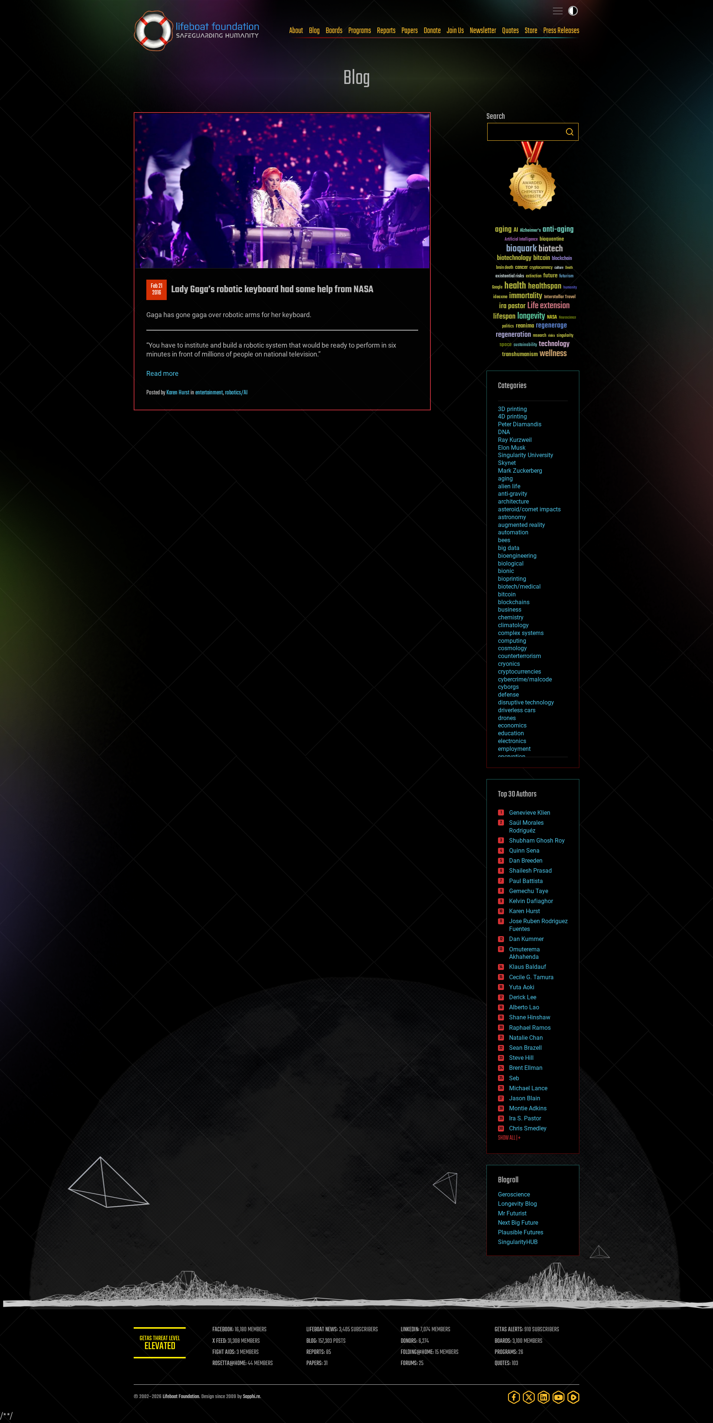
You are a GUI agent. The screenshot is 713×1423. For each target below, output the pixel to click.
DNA (504, 432)
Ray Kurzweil (515, 439)
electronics (512, 741)
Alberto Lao (524, 1007)
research (539, 335)
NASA (552, 317)
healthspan (544, 286)
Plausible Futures (520, 1232)
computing (512, 640)
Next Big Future (518, 1222)
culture (558, 268)
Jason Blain (524, 1098)
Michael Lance (528, 1088)
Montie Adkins (528, 1108)
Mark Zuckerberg (520, 470)
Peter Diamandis (519, 424)
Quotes (510, 30)
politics (508, 326)
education (511, 733)
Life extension (548, 306)
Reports (386, 30)
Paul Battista (526, 881)
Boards (334, 30)
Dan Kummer (526, 938)
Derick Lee (522, 997)
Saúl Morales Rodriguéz (526, 826)
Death (569, 268)
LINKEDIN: (410, 1330)
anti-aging (558, 229)
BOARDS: (503, 1341)
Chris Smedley (528, 1128)
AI (516, 230)
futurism (566, 276)
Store (531, 30)
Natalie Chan (526, 1037)
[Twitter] (529, 1397)
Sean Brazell (525, 1047)
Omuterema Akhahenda (524, 953)
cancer (521, 268)
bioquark (521, 249)
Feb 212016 (156, 289)
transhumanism (520, 354)
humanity (570, 288)
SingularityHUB (518, 1241)
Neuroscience (567, 318)
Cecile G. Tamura (531, 977)
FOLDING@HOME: (417, 1352)
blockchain (562, 259)
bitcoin (541, 258)
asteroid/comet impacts (529, 509)
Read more (162, 373)
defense (508, 694)
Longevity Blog (517, 1203)
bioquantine (552, 239)
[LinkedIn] (544, 1397)
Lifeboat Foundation (181, 1397)
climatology (513, 625)
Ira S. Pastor (525, 1118)
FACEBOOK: (223, 1330)
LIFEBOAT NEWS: (322, 1330)
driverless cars (516, 710)
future (550, 275)
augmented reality (521, 524)
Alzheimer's (530, 231)
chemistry (511, 617)
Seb (514, 1078)
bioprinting (512, 578)
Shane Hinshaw (529, 1017)
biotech (550, 249)
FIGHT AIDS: (223, 1352)
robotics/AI (236, 393)
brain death (504, 268)
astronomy (512, 517)
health (515, 286)
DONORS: (409, 1341)
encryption (511, 756)
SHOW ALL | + (509, 1138)
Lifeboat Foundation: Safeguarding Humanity (197, 30)
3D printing (512, 409)
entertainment (209, 393)
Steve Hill (521, 1057)
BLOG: (311, 1341)
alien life (509, 486)
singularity (565, 335)
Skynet (507, 462)
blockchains (514, 602)
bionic (506, 570)
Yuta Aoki (521, 987)
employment (514, 748)
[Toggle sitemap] (558, 11)
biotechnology (514, 258)
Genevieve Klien (529, 812)
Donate (432, 30)
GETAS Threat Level (160, 1344)
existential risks (509, 276)
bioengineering (517, 555)
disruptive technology (526, 702)
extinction (533, 276)
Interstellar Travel (560, 297)
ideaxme (500, 297)
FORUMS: (409, 1363)
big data (509, 547)
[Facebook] (514, 1397)
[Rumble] (573, 1397)
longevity (531, 316)
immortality (525, 296)
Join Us (455, 30)
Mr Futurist (512, 1213)
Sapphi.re (251, 1397)
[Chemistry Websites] (532, 177)
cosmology (512, 648)
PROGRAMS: (506, 1352)
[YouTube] (558, 1397)
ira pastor (512, 306)
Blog (314, 30)
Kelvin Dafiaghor (531, 901)
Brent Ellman (526, 1067)
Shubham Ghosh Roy (537, 840)
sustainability (525, 345)
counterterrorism (519, 656)
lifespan (504, 316)
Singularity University (525, 455)
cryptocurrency (541, 268)
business (509, 609)
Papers (409, 30)
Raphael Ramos (530, 1027)
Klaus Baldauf (527, 966)
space (505, 344)
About (296, 30)
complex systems (521, 632)
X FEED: (219, 1341)
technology (554, 344)
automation (513, 532)
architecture (513, 501)
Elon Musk (511, 447)
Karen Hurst (177, 393)
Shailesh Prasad (530, 870)
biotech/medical (519, 586)
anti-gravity (512, 493)
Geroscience (514, 1194)
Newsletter (483, 30)
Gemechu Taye (528, 891)
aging (503, 229)
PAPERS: (314, 1363)
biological (511, 563)
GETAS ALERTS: (509, 1330)
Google (497, 287)
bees (504, 540)
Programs (359, 30)
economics (512, 725)
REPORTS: (315, 1352)
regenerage (551, 326)
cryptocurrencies (519, 671)
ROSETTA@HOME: (229, 1363)
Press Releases (561, 30)
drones (507, 718)
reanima (525, 325)
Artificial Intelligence (521, 239)
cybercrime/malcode (525, 679)
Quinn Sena (524, 850)
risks (551, 335)
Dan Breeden (526, 860)
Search (570, 132)
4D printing (512, 416)
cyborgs (508, 686)
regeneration (513, 334)
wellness (553, 354)
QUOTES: (503, 1363)
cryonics (509, 663)
